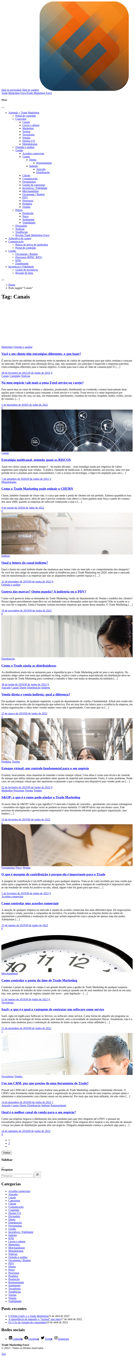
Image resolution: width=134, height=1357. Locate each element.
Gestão (19, 150)
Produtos (27, 203)
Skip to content (30, 89)
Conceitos (20, 118)
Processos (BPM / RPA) (28, 257)
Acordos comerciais (33, 153)
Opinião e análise (24, 147)
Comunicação (30, 178)
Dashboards (21, 263)
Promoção (28, 213)
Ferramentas (29, 181)
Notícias (19, 228)
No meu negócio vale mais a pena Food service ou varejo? (42, 382)
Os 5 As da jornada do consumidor (27, 1322)
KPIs (18, 260)
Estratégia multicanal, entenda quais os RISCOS (36, 460)
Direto (32, 159)
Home (11, 284)
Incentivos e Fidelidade (21, 266)
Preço (25, 216)
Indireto (33, 166)
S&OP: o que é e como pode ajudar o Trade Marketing (40, 797)
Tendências (21, 232)
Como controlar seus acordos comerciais (30, 903)
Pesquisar (7, 1169)
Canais (26, 122)
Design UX (28, 140)
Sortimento (28, 219)
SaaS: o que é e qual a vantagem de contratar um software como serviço (52, 1009)
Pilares (19, 210)
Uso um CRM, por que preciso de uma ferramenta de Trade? (45, 1083)
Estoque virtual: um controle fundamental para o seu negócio (45, 768)
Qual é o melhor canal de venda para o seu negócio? (38, 1112)
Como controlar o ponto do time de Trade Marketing (39, 980)
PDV (25, 197)
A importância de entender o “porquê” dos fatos (34, 1319)
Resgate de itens (24, 272)
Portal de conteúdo (25, 115)
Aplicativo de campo (19, 238)
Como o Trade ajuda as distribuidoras (28, 665)
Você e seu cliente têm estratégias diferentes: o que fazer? (41, 354)
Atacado (41, 169)
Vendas (26, 137)
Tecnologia (28, 134)
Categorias (14, 1200)
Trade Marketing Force (39, 93)
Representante (44, 162)
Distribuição (43, 172)
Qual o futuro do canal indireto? (24, 563)
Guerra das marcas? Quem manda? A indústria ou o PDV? (43, 591)
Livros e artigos (30, 125)
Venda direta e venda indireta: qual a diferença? (35, 694)
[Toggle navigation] (2, 279)
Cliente (26, 175)
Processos (27, 200)
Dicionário (21, 225)
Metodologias (29, 144)
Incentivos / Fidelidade (34, 188)
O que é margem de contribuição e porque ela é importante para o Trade (53, 874)
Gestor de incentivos (26, 269)
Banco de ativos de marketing (31, 244)
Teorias (26, 131)
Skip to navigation (11, 89)
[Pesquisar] (37, 1174)
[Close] (2, 107)
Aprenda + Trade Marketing (23, 112)
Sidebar (6, 1152)
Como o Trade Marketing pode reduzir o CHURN (37, 488)
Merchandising (30, 191)
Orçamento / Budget (33, 194)
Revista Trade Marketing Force (32, 235)
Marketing (28, 128)
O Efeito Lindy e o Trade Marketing (28, 1316)
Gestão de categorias (33, 184)
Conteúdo (15, 375)
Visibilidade (28, 222)
